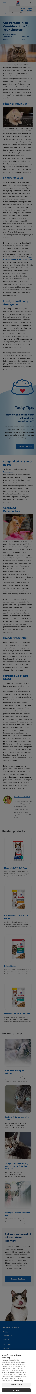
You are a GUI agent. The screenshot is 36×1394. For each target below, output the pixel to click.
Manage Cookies (16, 1384)
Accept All (16, 1390)
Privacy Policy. (18, 1381)
